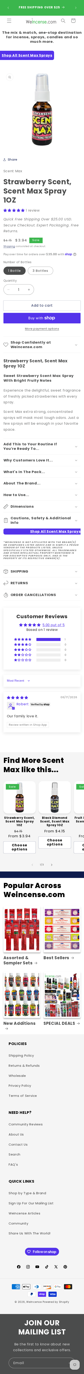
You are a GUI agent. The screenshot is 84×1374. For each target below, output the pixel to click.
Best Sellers (56, 958)
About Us (16, 1134)
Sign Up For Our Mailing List (31, 1203)
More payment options (42, 328)
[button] (9, 21)
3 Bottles (40, 271)
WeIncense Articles (24, 1213)
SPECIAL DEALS (59, 1023)
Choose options (19, 847)
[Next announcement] (76, 7)
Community (18, 1223)
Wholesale (17, 1076)
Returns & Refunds (24, 1066)
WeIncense (34, 1302)
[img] (17, 697)
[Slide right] (51, 865)
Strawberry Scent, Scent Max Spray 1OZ (19, 821)
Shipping (9, 246)
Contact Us (18, 1144)
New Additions (19, 1023)
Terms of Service (23, 1096)
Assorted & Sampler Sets (18, 960)
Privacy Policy (20, 1086)
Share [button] (12, 159)
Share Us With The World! (30, 1233)
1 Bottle (14, 271)
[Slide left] (32, 865)
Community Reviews (26, 1124)
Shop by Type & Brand (27, 1193)
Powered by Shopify (56, 1302)
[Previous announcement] (8, 7)
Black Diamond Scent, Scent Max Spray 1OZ (55, 821)
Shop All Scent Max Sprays (27, 55)
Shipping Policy (21, 1055)
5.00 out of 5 (53, 624)
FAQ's (13, 1164)
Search (14, 1154)
